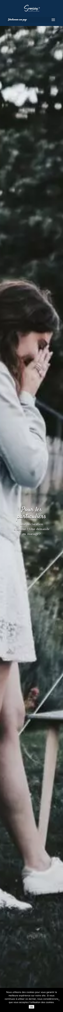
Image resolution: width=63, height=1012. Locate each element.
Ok (31, 1006)
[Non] (58, 1000)
